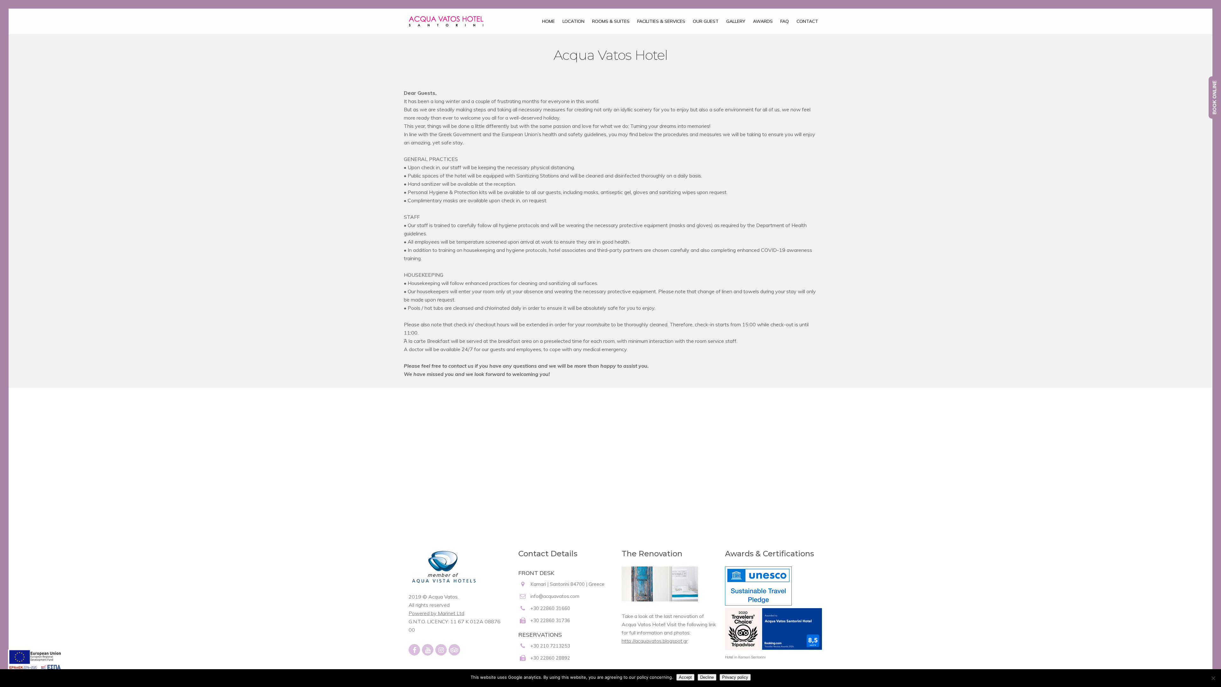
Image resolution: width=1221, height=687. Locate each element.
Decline (707, 677)
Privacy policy (735, 677)
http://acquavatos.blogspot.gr (655, 641)
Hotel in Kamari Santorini (745, 657)
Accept (685, 677)
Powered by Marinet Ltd (436, 613)
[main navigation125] (35, 664)
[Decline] (1213, 678)
